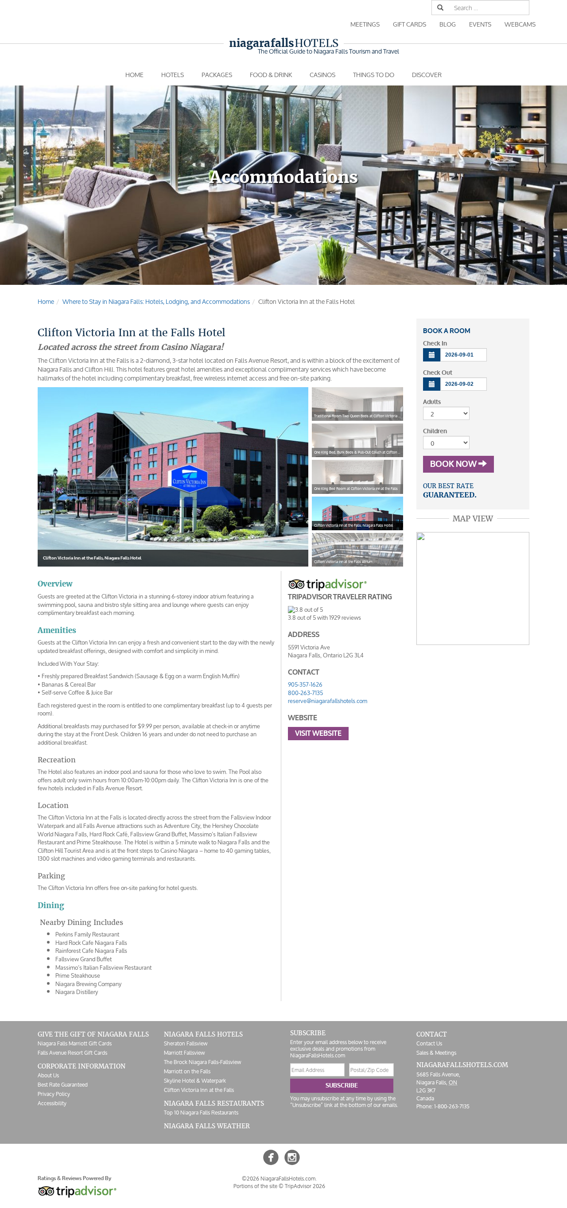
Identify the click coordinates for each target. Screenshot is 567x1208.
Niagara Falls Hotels (203, 1034)
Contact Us (429, 1043)
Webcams (520, 24)
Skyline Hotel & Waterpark (195, 1080)
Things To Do (373, 74)
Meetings (365, 24)
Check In (435, 343)
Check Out (437, 373)
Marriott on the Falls (187, 1071)
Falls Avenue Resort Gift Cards (72, 1052)
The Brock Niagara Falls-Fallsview (202, 1062)
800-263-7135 (305, 693)
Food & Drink (271, 74)
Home (134, 74)
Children (435, 431)
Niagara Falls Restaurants (214, 1103)
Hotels (283, 43)
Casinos (322, 74)
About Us (48, 1075)
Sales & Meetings (436, 1052)
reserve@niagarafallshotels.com (327, 701)
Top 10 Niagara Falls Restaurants (201, 1112)
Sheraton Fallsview (185, 1043)
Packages (217, 74)
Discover (427, 74)
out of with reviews (324, 618)
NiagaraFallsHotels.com (462, 1065)
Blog (447, 24)
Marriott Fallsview (184, 1052)
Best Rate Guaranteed (63, 1084)
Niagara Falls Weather (207, 1126)
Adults (432, 402)
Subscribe (342, 1085)
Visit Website (318, 733)
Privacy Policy (54, 1093)
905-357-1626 (305, 685)
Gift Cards (409, 24)
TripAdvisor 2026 (305, 1186)
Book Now (454, 464)
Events (480, 24)
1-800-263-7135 (452, 1106)
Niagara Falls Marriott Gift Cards (75, 1043)
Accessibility (52, 1103)
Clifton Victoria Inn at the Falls (199, 1089)
